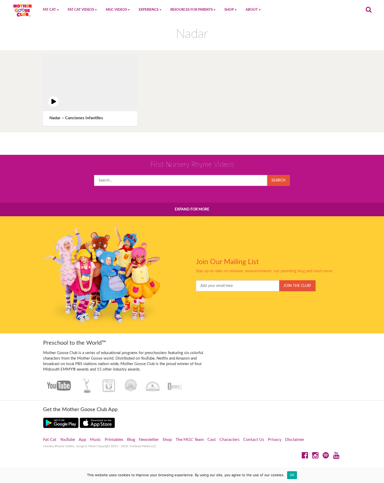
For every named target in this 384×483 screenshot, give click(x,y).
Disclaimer (294, 439)
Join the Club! (297, 286)
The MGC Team (190, 439)
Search (278, 180)
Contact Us (253, 439)
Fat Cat (49, 439)
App (82, 439)
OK (292, 475)
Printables (114, 439)
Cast (211, 439)
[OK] (377, 475)
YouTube (67, 439)
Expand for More (192, 209)
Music (95, 439)
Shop (167, 439)
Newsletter (149, 439)
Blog (131, 439)
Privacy (274, 439)
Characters (229, 439)
